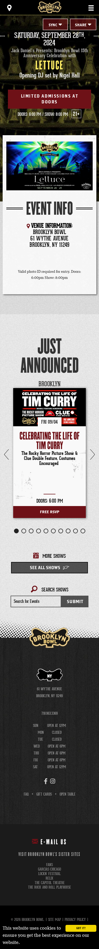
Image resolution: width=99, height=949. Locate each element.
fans (49, 865)
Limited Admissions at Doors (49, 99)
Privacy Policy (75, 919)
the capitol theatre (50, 883)
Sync (53, 25)
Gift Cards (44, 794)
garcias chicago (49, 869)
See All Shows (45, 568)
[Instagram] (52, 781)
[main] (49, 327)
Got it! (81, 928)
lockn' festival (49, 874)
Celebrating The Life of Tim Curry (49, 441)
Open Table (68, 794)
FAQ (26, 794)
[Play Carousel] (84, 384)
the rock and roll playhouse (49, 887)
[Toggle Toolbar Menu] (9, 8)
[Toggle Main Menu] (91, 8)
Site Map (54, 919)
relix (49, 878)
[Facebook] (46, 781)
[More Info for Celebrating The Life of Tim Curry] (49, 407)
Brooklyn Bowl (50, 7)
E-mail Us (54, 842)
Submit (75, 601)
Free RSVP (49, 512)
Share (81, 25)
